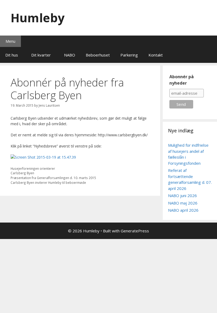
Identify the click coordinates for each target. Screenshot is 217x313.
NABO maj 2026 (182, 203)
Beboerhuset (98, 55)
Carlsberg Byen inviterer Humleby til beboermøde (48, 182)
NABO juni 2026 (182, 195)
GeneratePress (135, 230)
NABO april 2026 (183, 210)
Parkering (129, 55)
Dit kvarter (41, 55)
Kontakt (155, 55)
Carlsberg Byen (22, 173)
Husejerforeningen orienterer (33, 168)
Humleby (38, 18)
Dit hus (11, 55)
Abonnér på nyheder (181, 80)
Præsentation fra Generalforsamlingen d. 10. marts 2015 (53, 178)
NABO (69, 55)
